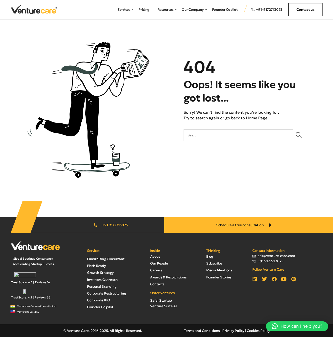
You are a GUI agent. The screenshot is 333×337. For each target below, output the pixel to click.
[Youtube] (284, 279)
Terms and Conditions (202, 330)
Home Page (256, 117)
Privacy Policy (233, 330)
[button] (297, 326)
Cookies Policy (258, 330)
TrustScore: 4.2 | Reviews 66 (30, 297)
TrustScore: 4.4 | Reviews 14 (30, 282)
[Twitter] (264, 279)
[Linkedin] (255, 279)
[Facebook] (274, 279)
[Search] (298, 135)
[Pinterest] (294, 279)
